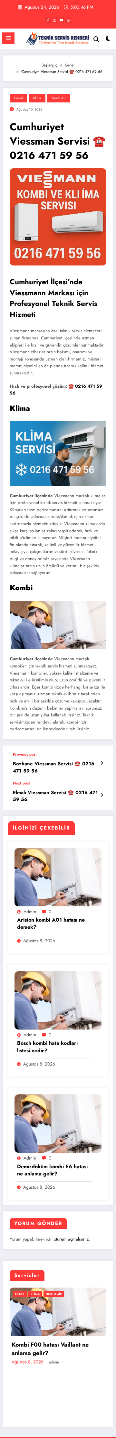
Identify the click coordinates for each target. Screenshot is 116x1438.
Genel (18, 98)
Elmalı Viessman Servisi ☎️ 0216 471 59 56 (55, 796)
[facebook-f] (48, 20)
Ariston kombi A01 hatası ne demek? (51, 923)
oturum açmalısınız (71, 1239)
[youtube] (61, 20)
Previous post (25, 754)
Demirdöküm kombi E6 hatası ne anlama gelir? (52, 1170)
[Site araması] (96, 39)
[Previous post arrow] (101, 763)
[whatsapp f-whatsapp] (68, 20)
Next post (21, 783)
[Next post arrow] (101, 795)
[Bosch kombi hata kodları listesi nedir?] (58, 1000)
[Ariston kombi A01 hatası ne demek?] (58, 876)
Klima (37, 98)
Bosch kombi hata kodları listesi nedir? (47, 1047)
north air (59, 98)
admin (30, 911)
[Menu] (8, 38)
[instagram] (55, 20)
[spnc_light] (108, 40)
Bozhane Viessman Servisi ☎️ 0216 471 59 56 (53, 767)
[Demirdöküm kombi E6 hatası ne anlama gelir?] (58, 1123)
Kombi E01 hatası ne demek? (62, 1393)
